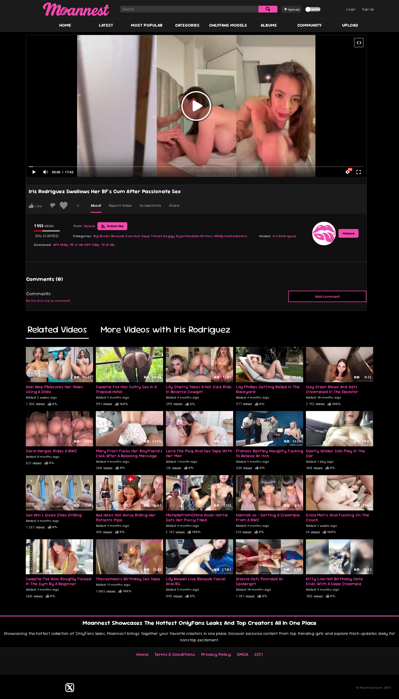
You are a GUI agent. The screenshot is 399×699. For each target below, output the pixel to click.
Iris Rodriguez (284, 236)
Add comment (327, 296)
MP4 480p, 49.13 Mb (68, 245)
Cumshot (133, 236)
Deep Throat (151, 236)
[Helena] (323, 233)
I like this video (31, 205)
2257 (258, 654)
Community (309, 25)
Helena (348, 233)
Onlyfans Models (228, 25)
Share (174, 205)
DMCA (242, 654)
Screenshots (150, 205)
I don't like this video (52, 205)
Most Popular (147, 25)
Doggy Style (173, 236)
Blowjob (118, 236)
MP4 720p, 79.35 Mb (99, 245)
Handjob (192, 236)
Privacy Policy (216, 654)
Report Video (120, 205)
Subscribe (115, 226)
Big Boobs (101, 236)
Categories (187, 25)
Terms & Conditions (174, 654)
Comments (38, 294)
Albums (269, 25)
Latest (106, 25)
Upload (293, 9)
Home (65, 25)
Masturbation (235, 236)
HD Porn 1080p (211, 236)
